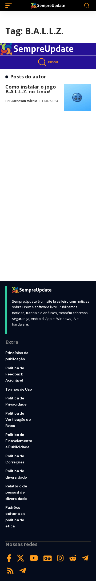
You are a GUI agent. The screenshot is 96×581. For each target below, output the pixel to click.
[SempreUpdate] (48, 5)
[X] (20, 558)
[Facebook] (9, 558)
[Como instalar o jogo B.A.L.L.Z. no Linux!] (77, 97)
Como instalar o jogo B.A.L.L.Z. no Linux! (30, 89)
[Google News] (47, 558)
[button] (9, 5)
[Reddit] (73, 558)
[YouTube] (33, 558)
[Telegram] (85, 558)
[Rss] (10, 570)
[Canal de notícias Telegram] (22, 570)
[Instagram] (60, 558)
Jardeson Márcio (24, 101)
